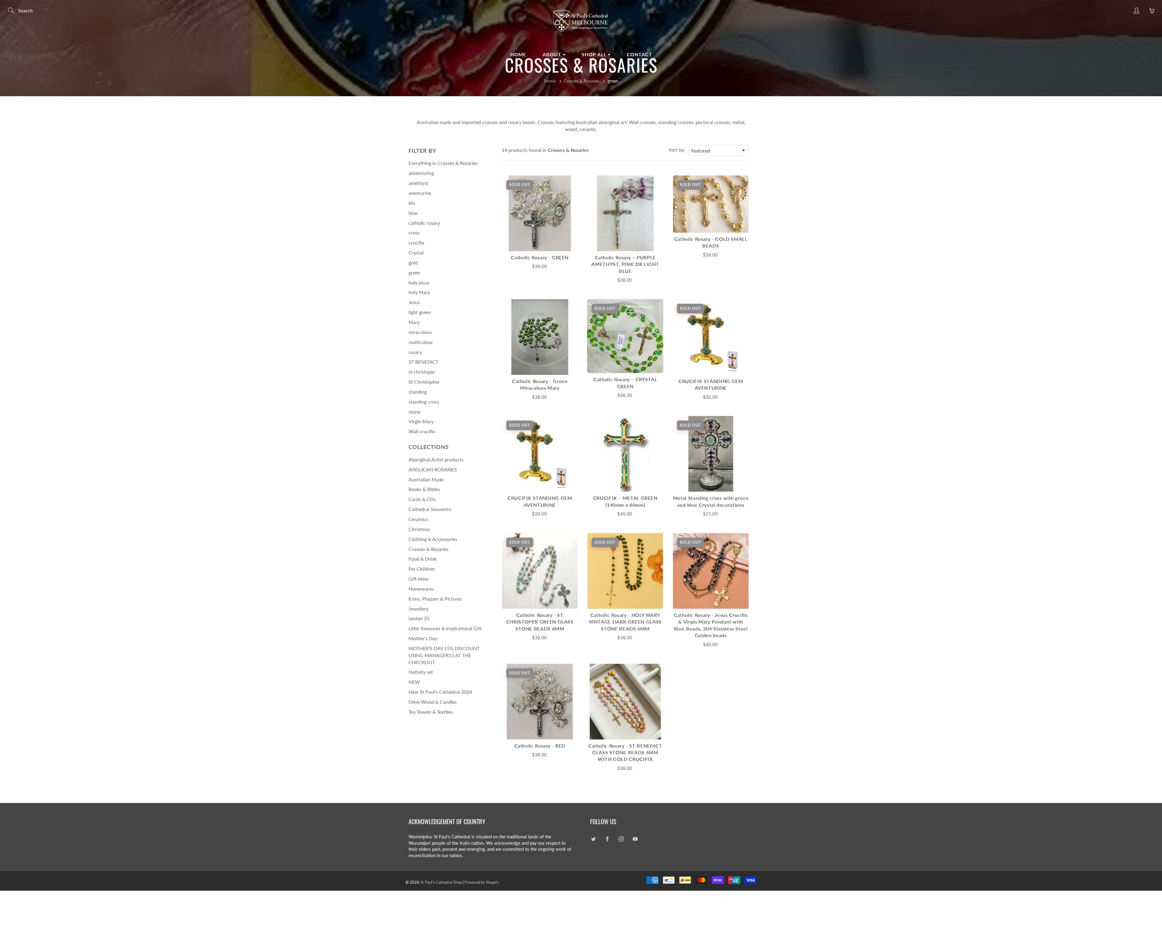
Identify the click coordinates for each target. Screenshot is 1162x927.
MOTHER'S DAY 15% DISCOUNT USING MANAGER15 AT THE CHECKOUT (444, 655)
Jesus (414, 302)
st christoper (422, 372)
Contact (639, 54)
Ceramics (418, 519)
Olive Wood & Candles (433, 702)
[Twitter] (593, 839)
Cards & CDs (422, 499)
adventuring (421, 173)
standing (418, 392)
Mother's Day (423, 638)
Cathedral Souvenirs (430, 509)
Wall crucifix (422, 431)
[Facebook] (607, 839)
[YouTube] (635, 839)
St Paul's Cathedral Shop (441, 882)
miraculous (420, 332)
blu (412, 203)
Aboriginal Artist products (436, 459)
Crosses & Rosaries (581, 81)
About (553, 54)
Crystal (416, 252)
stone (414, 411)
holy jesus (419, 282)
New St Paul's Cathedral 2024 (440, 692)
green (414, 272)
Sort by (676, 149)
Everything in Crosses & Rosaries (443, 163)
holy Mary (419, 292)
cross (414, 232)
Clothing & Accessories (433, 539)
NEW (414, 682)
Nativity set (421, 672)
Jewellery (418, 608)
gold (413, 262)
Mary (414, 322)
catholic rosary (424, 223)
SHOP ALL (595, 54)
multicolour (421, 342)
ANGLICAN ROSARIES (433, 469)
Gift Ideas (419, 578)
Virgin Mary (421, 421)
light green (420, 312)
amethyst (418, 183)
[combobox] (718, 150)
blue (413, 213)
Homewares (421, 588)
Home (518, 54)
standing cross (424, 402)
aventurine (420, 193)
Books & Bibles (424, 489)
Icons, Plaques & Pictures (435, 598)
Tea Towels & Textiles (431, 712)
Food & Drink (423, 559)
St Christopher (424, 382)
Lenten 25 (419, 618)
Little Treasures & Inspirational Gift (445, 628)
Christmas (419, 529)
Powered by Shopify (481, 882)
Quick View (540, 213)
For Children (422, 569)
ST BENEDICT (423, 362)
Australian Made (426, 479)
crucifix (416, 242)
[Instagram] (621, 839)
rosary (415, 352)
